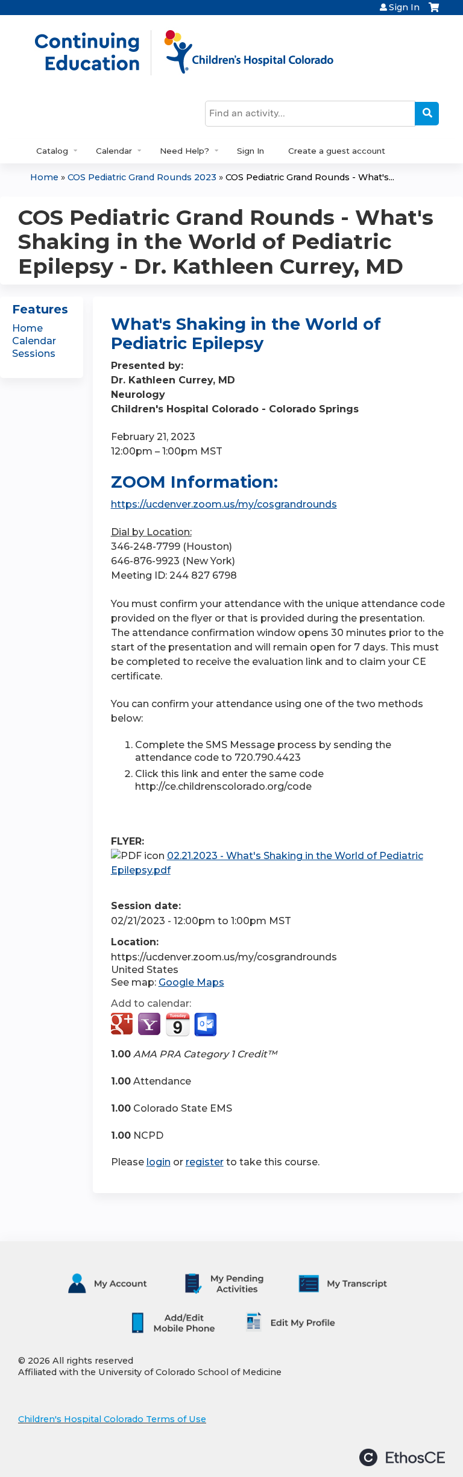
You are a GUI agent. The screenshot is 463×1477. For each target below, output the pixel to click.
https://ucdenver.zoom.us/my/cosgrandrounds (224, 504)
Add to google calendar (123, 1025)
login (158, 1162)
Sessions (33, 353)
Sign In (404, 7)
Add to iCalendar (177, 1024)
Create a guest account (336, 151)
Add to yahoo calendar (150, 1025)
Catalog (52, 151)
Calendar (114, 151)
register (205, 1162)
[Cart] (434, 11)
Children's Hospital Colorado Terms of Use (112, 1419)
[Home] (196, 52)
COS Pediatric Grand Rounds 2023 (142, 177)
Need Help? (184, 151)
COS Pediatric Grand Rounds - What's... (309, 177)
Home (44, 177)
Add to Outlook (206, 1025)
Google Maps (191, 982)
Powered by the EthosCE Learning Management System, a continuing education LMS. (402, 1457)
